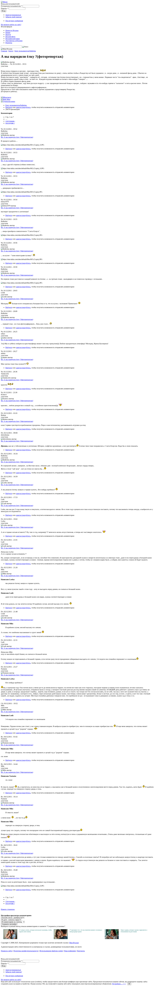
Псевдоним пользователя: (11, 6)
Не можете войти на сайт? (11, 25)
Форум (8, 35)
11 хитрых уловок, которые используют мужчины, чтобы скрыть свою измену (35, 930)
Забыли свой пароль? (13, 17)
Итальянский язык (12, 39)
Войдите (8, 107)
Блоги (11, 51)
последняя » (10, 123)
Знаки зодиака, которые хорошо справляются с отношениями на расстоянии (134, 930)
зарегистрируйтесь (23, 107)
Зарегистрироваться (13, 15)
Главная (4, 51)
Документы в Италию (13, 41)
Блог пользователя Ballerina (25, 51)
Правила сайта (6, 951)
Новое (7, 32)
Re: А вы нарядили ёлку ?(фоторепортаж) (17, 137)
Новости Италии (11, 30)
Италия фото (10, 37)
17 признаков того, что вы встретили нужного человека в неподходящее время (86, 930)
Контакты (81, 951)
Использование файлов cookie (51, 951)
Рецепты (8, 43)
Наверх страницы (8, 909)
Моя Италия (74, 943)
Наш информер (70, 951)
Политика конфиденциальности (26, 951)
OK (129, 984)
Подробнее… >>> (119, 984)
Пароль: (4, 8)
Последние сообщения (14, 21)
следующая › (10, 121)
